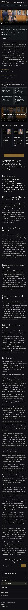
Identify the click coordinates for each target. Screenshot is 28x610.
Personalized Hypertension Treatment (14, 185)
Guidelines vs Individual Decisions (13, 187)
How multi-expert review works (9, 78)
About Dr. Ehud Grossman (7, 71)
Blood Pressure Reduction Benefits (13, 183)
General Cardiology (18, 26)
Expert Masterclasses (9, 26)
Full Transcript (8, 191)
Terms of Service (4, 606)
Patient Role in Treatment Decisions (14, 189)
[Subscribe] (23, 565)
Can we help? (6, 38)
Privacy (2, 604)
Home (2, 26)
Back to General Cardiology (14, 155)
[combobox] (14, 5)
